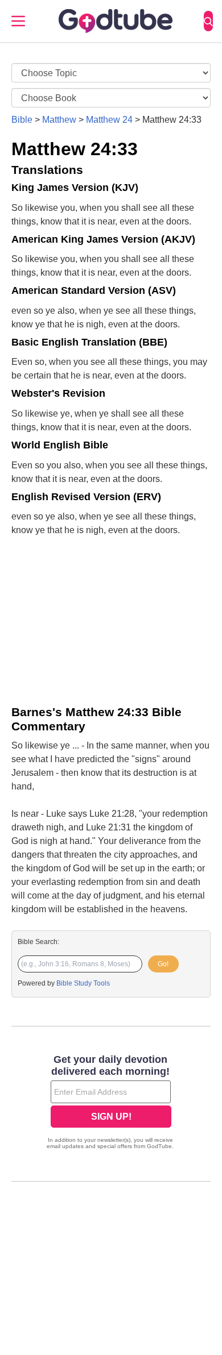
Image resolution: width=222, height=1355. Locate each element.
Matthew (59, 119)
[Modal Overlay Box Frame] (111, 1103)
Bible (21, 119)
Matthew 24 (109, 119)
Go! (163, 964)
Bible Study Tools (83, 983)
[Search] (208, 21)
